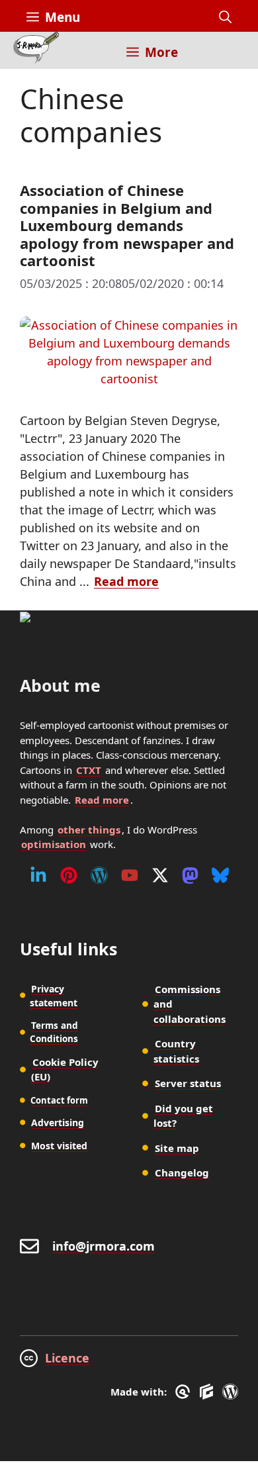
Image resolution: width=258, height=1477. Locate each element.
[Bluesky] (220, 875)
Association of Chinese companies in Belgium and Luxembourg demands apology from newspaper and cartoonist (127, 225)
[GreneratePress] (185, 1391)
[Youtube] (129, 875)
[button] (225, 17)
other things (89, 829)
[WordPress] (99, 875)
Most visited (59, 1145)
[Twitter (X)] (160, 875)
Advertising (57, 1122)
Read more (126, 581)
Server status (188, 1083)
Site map (177, 1148)
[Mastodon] (190, 875)
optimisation (53, 844)
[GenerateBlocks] (208, 1391)
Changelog (182, 1172)
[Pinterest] (68, 875)
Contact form (59, 1100)
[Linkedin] (38, 875)
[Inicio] (36, 50)
